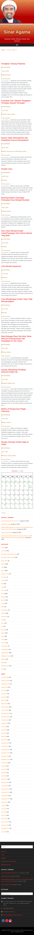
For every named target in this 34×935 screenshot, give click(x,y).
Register (3, 858)
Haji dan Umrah (5, 573)
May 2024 (3, 697)
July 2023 (3, 726)
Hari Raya (3, 577)
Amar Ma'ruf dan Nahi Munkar (14, 151)
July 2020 (3, 831)
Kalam (4, 422)
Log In (2, 854)
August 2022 (4, 762)
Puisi (2, 626)
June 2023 (4, 730)
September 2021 (5, 799)
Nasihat (9, 75)
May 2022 (3, 772)
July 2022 (3, 766)
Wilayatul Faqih (11, 383)
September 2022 (5, 759)
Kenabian (3, 596)
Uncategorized (5, 649)
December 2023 (5, 713)
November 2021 (5, 792)
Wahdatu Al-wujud (6, 656)
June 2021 (4, 808)
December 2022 (5, 749)
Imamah (3, 580)
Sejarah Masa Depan (6, 532)
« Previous (14, 471)
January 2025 (4, 677)
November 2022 (5, 753)
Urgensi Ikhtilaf (11, 114)
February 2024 (5, 707)
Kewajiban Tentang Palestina (13, 64)
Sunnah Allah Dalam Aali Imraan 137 (10, 521)
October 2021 (4, 795)
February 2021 (5, 822)
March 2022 (4, 779)
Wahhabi (3, 659)
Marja (2, 606)
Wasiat (3, 662)
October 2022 (4, 756)
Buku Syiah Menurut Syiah (8, 557)
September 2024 (5, 684)
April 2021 (3, 815)
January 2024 (4, 710)
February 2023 (5, 743)
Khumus (3, 600)
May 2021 (3, 812)
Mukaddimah (4, 610)
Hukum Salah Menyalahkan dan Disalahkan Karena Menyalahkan (15, 139)
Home (3, 50)
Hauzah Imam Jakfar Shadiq (8, 861)
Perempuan (4, 616)
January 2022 (4, 785)
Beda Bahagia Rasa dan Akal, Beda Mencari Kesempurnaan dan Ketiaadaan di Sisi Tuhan (16, 338)
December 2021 (5, 789)
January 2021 (4, 825)
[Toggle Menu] (17, 44)
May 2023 (3, 733)
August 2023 (4, 723)
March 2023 (4, 739)
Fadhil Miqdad (6, 67)
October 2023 (4, 720)
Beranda (3, 851)
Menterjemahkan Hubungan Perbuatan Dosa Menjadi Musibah (15, 199)
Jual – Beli (3, 590)
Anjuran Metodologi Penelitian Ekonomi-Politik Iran (13, 371)
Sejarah (3, 633)
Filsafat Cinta (6, 169)
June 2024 (4, 693)
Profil (2, 620)
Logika (3, 603)
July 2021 (3, 805)
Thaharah (3, 642)
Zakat (2, 669)
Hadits (9, 455)
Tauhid (3, 639)
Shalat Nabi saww (5, 524)
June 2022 (4, 769)
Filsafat (3, 564)
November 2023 (5, 716)
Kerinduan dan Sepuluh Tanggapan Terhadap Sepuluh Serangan (16, 102)
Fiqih (2, 567)
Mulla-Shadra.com (6, 864)
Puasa (2, 623)
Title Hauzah (4, 646)
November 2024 (5, 680)
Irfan (2, 583)
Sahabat (3, 629)
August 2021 (4, 802)
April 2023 (3, 736)
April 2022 (3, 776)
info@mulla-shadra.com (9, 911)
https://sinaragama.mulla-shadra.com (13, 915)
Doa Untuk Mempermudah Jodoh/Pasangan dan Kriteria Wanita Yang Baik (16, 233)
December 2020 (5, 828)
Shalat (2, 636)
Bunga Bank (4, 560)
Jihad (2, 587)
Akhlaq (4, 75)
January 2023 (4, 746)
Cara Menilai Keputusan (11, 266)
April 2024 (3, 700)
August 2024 (4, 687)
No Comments (6, 78)
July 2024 (3, 690)
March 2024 (4, 703)
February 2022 (5, 782)
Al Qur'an (5, 455)
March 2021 (4, 818)
